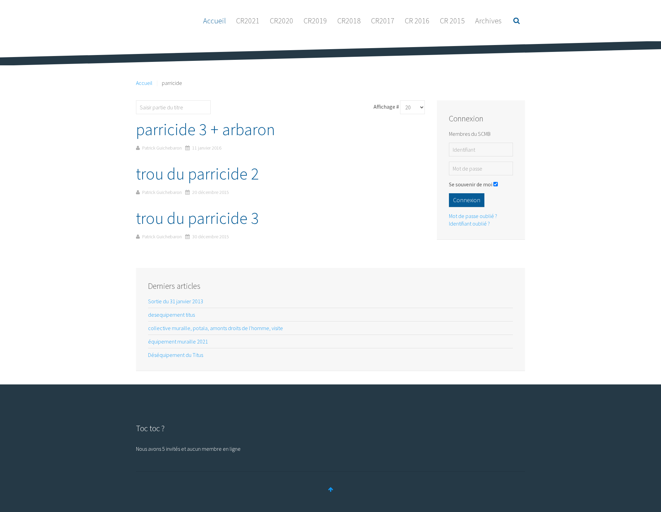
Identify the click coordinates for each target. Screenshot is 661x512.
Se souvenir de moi (470, 184)
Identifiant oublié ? (469, 223)
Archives (488, 20)
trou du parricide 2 (197, 173)
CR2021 (248, 20)
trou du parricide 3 (197, 218)
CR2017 (383, 20)
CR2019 (315, 20)
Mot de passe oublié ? (473, 216)
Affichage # (386, 106)
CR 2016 (417, 20)
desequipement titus (171, 314)
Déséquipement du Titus (175, 354)
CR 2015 (452, 20)
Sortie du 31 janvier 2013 (175, 301)
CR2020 (281, 20)
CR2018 (349, 20)
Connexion (466, 200)
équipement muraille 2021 (178, 341)
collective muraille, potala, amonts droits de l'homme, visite (215, 328)
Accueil (214, 20)
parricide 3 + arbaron (205, 129)
